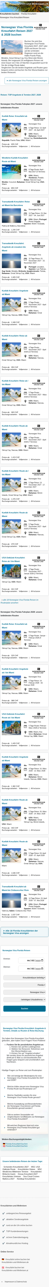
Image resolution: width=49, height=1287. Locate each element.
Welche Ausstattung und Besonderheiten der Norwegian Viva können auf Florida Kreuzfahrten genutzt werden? (24, 1106)
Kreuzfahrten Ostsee (26, 1169)
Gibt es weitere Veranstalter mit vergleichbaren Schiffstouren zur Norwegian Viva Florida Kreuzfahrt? (25, 1117)
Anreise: (7, 959)
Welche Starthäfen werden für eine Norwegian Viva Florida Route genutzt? (24, 1096)
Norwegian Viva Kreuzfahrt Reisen (14, 17)
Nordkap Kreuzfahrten (26, 1179)
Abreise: (7, 967)
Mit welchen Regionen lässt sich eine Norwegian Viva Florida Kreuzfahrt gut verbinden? (23, 1127)
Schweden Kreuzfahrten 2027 (16, 1167)
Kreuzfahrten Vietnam (11, 1176)
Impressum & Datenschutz (16, 1282)
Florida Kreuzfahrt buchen (17, 1144)
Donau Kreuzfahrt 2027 (28, 1174)
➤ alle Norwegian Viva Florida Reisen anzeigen (27, 81)
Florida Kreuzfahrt (28, 14)
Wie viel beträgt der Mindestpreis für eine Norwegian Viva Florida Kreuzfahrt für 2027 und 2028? (25, 1078)
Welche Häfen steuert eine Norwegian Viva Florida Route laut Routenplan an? (25, 1088)
